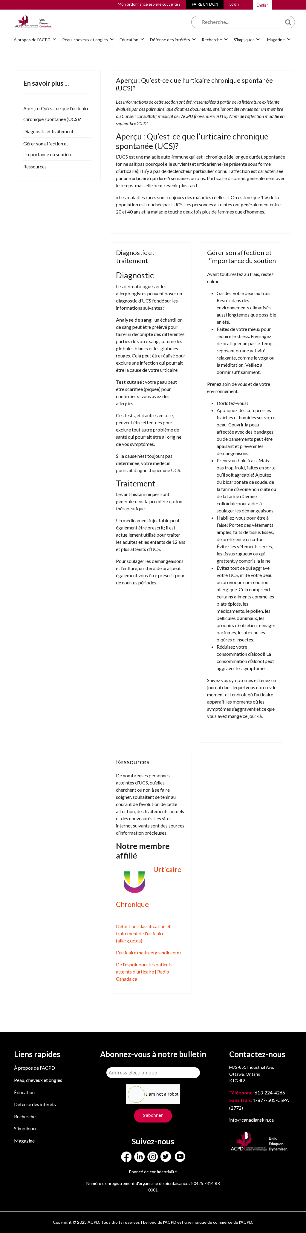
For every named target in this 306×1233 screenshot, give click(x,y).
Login (234, 4)
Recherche (25, 1116)
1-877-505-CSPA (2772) (259, 1104)
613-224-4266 (257, 1092)
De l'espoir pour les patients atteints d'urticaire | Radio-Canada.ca (144, 972)
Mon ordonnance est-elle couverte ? (149, 4)
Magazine (24, 1140)
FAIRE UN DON (205, 4)
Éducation (24, 1092)
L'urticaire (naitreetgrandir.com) (148, 952)
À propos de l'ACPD (34, 1068)
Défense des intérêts (35, 1104)
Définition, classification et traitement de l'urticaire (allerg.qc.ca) (143, 933)
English (263, 5)
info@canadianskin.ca (251, 1120)
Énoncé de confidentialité (153, 1171)
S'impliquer (25, 1128)
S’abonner (153, 1115)
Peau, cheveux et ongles (38, 1080)
